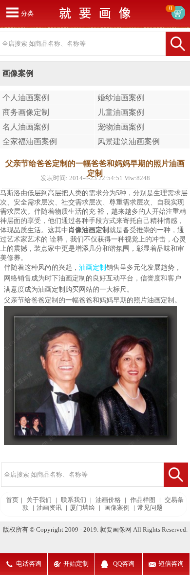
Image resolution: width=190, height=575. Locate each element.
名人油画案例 (25, 127)
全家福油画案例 (29, 141)
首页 (12, 500)
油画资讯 (49, 507)
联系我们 (73, 500)
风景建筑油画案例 (128, 141)
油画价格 (108, 500)
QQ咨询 (123, 563)
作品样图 (142, 500)
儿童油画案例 (120, 112)
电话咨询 (28, 563)
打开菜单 (12, 12)
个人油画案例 (25, 97)
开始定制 (76, 563)
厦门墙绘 (82, 507)
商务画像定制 (25, 112)
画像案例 (117, 507)
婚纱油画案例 (120, 97)
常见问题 (150, 507)
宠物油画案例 (120, 127)
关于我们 (39, 500)
